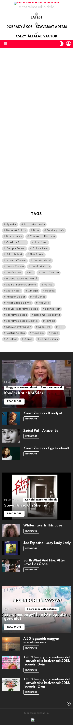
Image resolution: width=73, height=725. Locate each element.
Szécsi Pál (44, 327)
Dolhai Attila (40, 248)
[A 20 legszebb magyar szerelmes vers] (11, 644)
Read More (31, 419)
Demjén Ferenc (15, 248)
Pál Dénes (38, 297)
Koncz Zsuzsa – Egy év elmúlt (46, 448)
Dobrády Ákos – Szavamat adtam (36, 27)
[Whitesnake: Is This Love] (11, 530)
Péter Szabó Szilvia (18, 303)
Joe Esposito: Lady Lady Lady (46, 543)
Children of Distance (42, 236)
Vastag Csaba (15, 333)
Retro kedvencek (52, 387)
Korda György (40, 266)
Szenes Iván (52, 309)
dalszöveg (40, 242)
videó (54, 333)
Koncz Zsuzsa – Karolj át (42, 413)
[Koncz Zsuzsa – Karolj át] (11, 418)
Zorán (28, 339)
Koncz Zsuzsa (15, 266)
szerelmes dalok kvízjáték (22, 321)
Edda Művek (14, 254)
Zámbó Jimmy (49, 339)
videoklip (38, 333)
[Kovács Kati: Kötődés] (36, 384)
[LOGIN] (68, 44)
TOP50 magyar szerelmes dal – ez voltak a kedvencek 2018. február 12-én (46, 683)
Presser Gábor (15, 297)
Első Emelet (37, 254)
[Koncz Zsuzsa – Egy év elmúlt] (11, 453)
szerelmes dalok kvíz (47, 315)
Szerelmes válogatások (42, 609)
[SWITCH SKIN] (61, 44)
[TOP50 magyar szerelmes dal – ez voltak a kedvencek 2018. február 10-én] (11, 662)
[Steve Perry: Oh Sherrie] (36, 496)
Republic (43, 303)
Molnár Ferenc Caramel (21, 284)
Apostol (11, 224)
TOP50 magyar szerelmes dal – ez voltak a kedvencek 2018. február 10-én (46, 661)
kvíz (31, 272)
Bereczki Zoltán (16, 230)
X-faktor (11, 339)
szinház (50, 321)
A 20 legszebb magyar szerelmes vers (41, 640)
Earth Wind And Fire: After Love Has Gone (44, 562)
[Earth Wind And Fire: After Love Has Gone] (11, 565)
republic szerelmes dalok (22, 309)
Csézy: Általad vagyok (36, 36)
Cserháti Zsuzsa (16, 242)
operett (50, 290)
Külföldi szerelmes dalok (41, 499)
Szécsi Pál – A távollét (40, 431)
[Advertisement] (36, 84)
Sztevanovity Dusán (18, 327)
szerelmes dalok (16, 315)
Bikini (36, 230)
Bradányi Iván (55, 230)
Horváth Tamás (16, 260)
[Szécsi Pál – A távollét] (11, 436)
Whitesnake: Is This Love (42, 525)
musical (48, 284)
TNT (61, 327)
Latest (36, 17)
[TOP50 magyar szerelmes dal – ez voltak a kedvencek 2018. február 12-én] (11, 684)
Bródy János (14, 236)
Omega (33, 290)
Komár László (42, 260)
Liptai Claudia (50, 272)
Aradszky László (34, 224)
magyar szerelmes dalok (22, 278)
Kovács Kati (13, 272)
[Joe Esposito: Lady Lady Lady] (11, 548)
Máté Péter (13, 290)
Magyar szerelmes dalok (22, 387)
